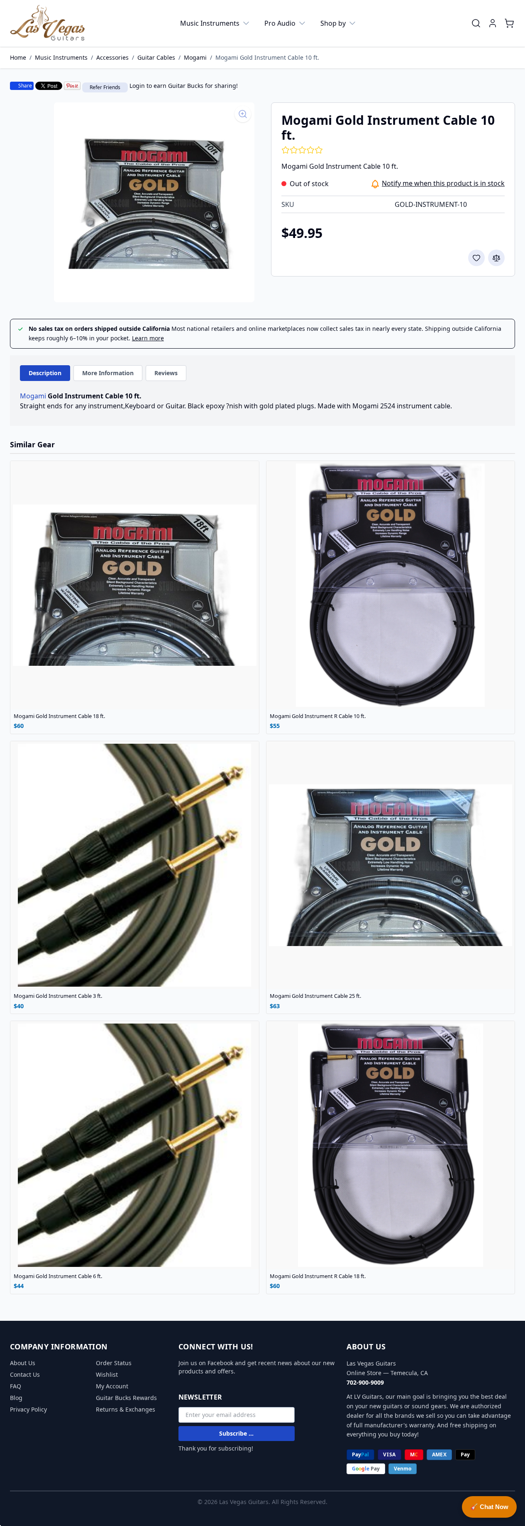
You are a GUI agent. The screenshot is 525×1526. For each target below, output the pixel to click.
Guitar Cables (156, 57)
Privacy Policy (28, 1409)
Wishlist (107, 1374)
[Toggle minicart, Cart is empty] (509, 23)
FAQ (15, 1386)
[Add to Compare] (496, 258)
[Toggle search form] (476, 23)
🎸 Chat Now (489, 1506)
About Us (22, 1363)
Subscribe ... (236, 1433)
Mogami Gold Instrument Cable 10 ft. (267, 57)
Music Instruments (209, 23)
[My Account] (492, 23)
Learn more (148, 338)
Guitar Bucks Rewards (126, 1398)
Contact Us (25, 1374)
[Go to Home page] (47, 23)
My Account (112, 1386)
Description (45, 373)
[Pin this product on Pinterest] (72, 86)
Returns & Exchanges (125, 1409)
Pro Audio (279, 23)
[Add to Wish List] (476, 258)
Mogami (195, 57)
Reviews (166, 373)
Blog (16, 1398)
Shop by (333, 23)
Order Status (114, 1363)
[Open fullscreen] (154, 202)
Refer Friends (105, 87)
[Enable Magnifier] (242, 114)
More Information (108, 373)
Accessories (112, 57)
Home (18, 57)
